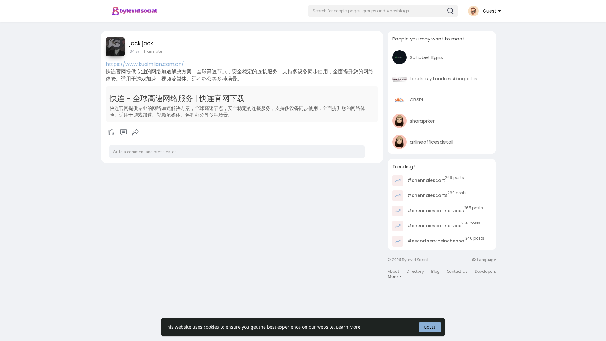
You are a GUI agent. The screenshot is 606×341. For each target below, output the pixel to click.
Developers (485, 271)
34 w (134, 51)
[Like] (123, 132)
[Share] (135, 132)
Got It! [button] (430, 327)
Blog (435, 271)
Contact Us (457, 271)
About (393, 271)
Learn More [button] (348, 327)
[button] (383, 11)
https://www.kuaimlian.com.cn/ (145, 64)
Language (486, 260)
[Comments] (123, 132)
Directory (415, 271)
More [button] (393, 276)
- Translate (151, 51)
